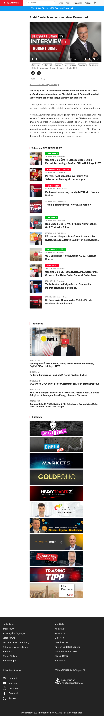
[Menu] (100, 3)
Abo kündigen (9, 660)
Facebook (14, 693)
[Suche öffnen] (29, 3)
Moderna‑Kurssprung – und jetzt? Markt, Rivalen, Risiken (58, 375)
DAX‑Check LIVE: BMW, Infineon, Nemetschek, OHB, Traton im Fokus (64, 383)
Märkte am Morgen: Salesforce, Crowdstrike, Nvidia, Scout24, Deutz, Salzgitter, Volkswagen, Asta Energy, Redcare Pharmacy (65, 393)
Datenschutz (9, 637)
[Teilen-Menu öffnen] (33, 73)
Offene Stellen (10, 656)
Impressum (8, 628)
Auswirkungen (70, 65)
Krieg (53, 68)
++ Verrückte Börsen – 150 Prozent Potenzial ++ (52, 8)
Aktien (34, 68)
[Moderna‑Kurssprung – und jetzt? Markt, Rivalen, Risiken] (65, 190)
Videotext (8, 651)
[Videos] (88, 3)
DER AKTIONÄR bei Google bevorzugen (44, 85)
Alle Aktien (60, 624)
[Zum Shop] (61, 3)
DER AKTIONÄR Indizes (66, 651)
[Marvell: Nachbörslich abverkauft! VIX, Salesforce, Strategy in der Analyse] (65, 174)
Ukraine (61, 68)
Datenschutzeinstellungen (16, 647)
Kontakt (13, 677)
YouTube (13, 683)
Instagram (14, 688)
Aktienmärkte (93, 65)
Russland (58, 65)
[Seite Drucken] (39, 73)
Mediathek (60, 628)
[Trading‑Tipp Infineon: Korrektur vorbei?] (65, 206)
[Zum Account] (68, 3)
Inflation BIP (71, 68)
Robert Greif (48, 65)
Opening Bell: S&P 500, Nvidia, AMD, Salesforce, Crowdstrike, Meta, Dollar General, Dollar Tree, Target (64, 405)
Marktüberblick (62, 642)
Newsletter (60, 633)
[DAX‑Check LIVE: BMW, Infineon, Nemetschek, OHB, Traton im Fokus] (65, 222)
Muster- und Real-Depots (67, 646)
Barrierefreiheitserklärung (16, 642)
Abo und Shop (61, 655)
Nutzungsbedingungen (14, 633)
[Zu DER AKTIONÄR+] (78, 3)
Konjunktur (82, 65)
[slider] (51, 59)
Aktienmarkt (44, 68)
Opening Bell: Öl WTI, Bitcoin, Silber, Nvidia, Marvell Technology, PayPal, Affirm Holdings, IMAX (62, 364)
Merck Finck (36, 65)
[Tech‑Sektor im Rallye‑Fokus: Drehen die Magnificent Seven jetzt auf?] (65, 286)
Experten (59, 637)
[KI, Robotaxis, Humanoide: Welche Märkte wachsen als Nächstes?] (65, 302)
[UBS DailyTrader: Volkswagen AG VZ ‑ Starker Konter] (65, 254)
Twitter (12, 698)
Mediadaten (8, 624)
